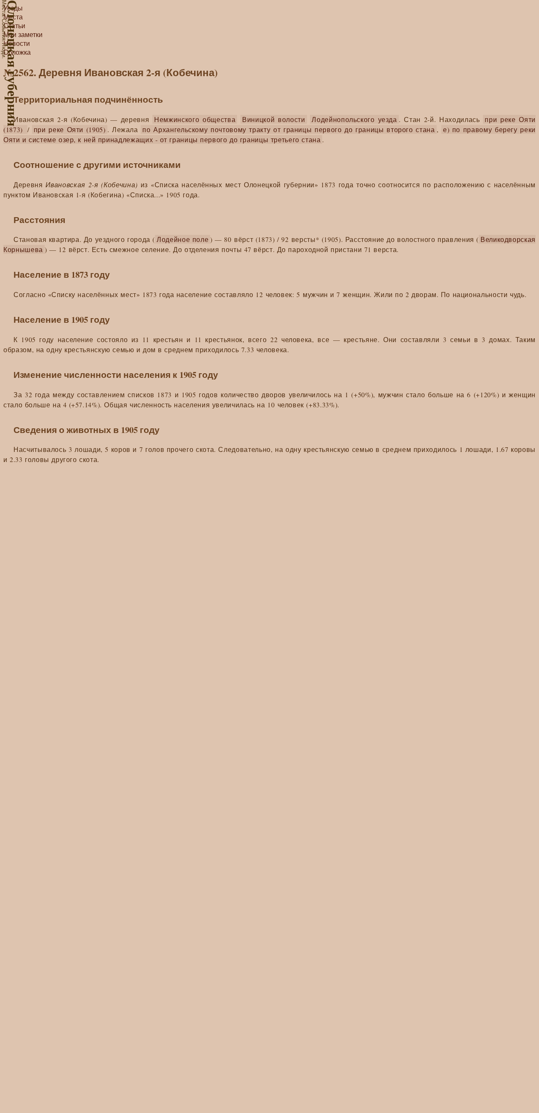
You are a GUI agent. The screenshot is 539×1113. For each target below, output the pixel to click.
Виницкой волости (273, 119)
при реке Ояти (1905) (70, 129)
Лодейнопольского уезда (354, 119)
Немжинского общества (194, 119)
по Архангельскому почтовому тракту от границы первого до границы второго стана (288, 129)
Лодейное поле (182, 239)
